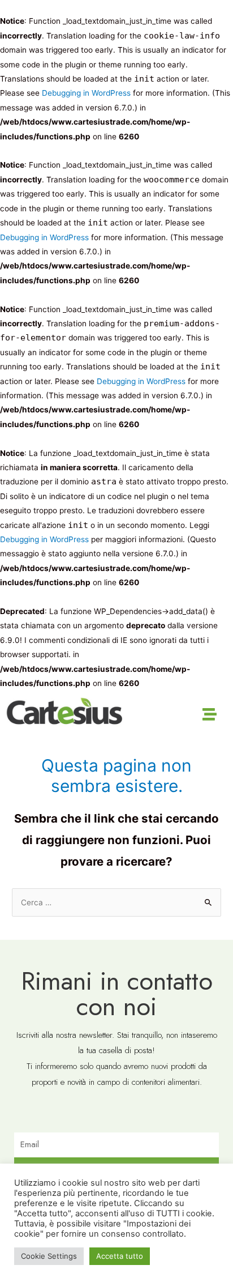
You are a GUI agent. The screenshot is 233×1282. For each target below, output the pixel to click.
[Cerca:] (116, 902)
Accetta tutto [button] (119, 1255)
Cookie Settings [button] (49, 1255)
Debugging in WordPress (86, 92)
